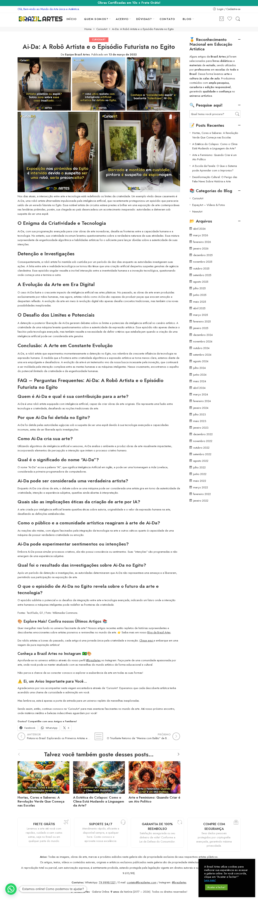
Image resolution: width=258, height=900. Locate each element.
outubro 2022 (201, 448)
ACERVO (122, 19)
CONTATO (167, 19)
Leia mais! (210, 880)
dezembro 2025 (203, 255)
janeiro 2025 (200, 328)
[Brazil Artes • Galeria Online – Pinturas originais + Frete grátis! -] (41, 19)
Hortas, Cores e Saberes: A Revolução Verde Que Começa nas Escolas (41, 801)
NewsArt (197, 211)
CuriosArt (101, 29)
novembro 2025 (202, 262)
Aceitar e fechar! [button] (216, 887)
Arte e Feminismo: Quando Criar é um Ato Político (154, 799)
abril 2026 (199, 229)
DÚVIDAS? (144, 19)
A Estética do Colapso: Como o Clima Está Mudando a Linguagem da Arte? (98, 801)
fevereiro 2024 (202, 401)
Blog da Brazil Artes (159, 632)
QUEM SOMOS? (96, 19)
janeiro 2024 (200, 408)
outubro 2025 (201, 268)
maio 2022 (199, 481)
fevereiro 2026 (202, 242)
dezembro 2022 (203, 434)
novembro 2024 (202, 341)
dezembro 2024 (203, 335)
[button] (11, 889)
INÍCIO (71, 19)
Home (88, 29)
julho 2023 (199, 414)
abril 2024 (199, 388)
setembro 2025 (202, 275)
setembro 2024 (202, 355)
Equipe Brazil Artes (77, 54)
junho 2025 (199, 295)
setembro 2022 (202, 454)
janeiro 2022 (200, 501)
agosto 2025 (200, 282)
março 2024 (200, 394)
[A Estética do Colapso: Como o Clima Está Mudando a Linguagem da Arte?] (99, 776)
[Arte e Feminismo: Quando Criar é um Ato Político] (154, 776)
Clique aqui (146, 640)
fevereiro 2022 (202, 494)
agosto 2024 (200, 361)
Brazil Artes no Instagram (59, 653)
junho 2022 (199, 474)
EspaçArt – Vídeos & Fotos (208, 205)
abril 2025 (199, 308)
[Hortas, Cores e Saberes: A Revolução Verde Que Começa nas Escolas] (43, 776)
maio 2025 (199, 302)
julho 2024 (199, 368)
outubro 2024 (201, 348)
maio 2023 (199, 421)
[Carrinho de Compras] (221, 19)
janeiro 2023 (201, 428)
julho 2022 (199, 467)
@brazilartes (93, 660)
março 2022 (200, 487)
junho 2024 (199, 375)
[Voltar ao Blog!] (99, 736)
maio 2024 (199, 381)
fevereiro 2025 (202, 321)
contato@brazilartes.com (141, 882)
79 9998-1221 (107, 882)
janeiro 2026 (201, 248)
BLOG (187, 19)
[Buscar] (237, 19)
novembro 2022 (202, 441)
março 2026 (200, 235)
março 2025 (200, 315)
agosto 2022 (200, 461)
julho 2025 (199, 288)
